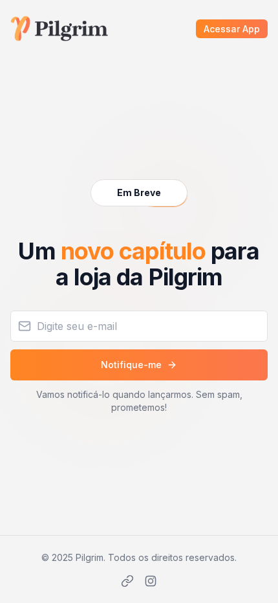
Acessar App (232, 28)
